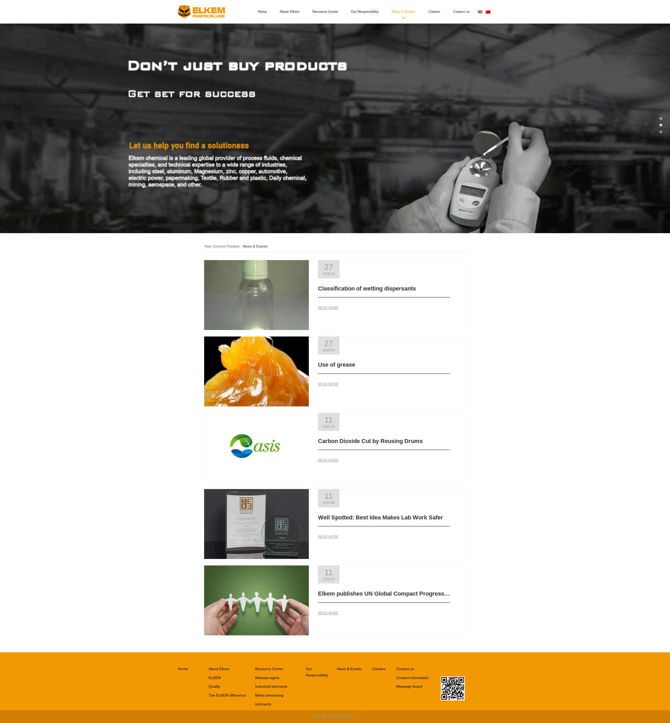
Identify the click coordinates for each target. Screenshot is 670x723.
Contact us (461, 12)
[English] (480, 12)
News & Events (403, 12)
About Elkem (289, 12)
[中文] (488, 12)
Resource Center (325, 12)
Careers (434, 12)
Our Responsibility (365, 12)
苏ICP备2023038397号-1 (335, 716)
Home (262, 12)
